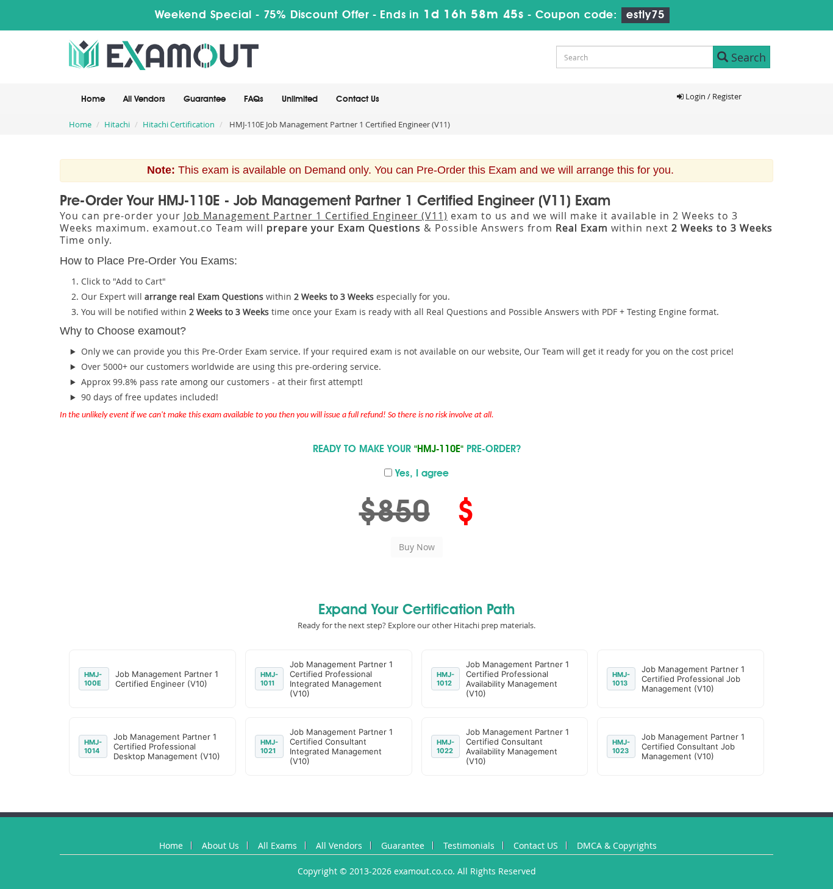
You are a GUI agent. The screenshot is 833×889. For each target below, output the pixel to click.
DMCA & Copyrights (617, 845)
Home (93, 99)
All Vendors (144, 99)
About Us (220, 845)
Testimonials (469, 845)
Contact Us (357, 99)
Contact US (535, 845)
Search (747, 57)
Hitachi (117, 124)
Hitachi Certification (179, 124)
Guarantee (205, 99)
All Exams (277, 845)
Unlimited (300, 99)
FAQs (253, 99)
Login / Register (713, 96)
